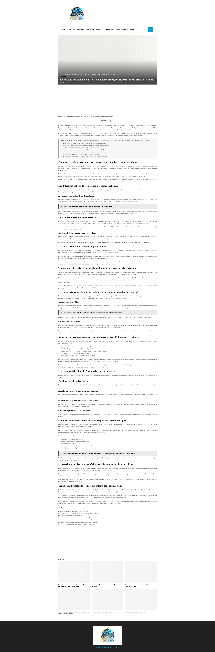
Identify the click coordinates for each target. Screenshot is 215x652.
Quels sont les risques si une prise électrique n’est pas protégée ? (76, 524)
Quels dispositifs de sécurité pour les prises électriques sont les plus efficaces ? (80, 513)
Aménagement (90, 29)
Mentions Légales (108, 647)
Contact (132, 29)
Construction (80, 29)
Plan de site (99, 647)
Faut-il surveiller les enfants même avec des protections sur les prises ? (78, 522)
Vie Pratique (71, 29)
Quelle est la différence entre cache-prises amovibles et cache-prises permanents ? (81, 518)
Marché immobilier (121, 29)
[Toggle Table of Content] (111, 121)
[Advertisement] (122, 13)
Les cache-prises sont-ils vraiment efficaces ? (71, 515)
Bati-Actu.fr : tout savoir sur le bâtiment (135, 612)
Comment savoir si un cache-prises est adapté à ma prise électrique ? (78, 520)
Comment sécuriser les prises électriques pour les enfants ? (75, 511)
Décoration (99, 29)
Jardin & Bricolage (109, 29)
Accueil (64, 29)
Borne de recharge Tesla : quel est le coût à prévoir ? (105, 612)
